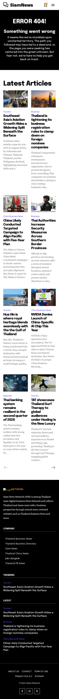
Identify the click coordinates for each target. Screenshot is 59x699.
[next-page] (53, 467)
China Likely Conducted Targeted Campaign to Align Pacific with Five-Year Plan (14, 232)
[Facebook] (22, 691)
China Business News (13, 216)
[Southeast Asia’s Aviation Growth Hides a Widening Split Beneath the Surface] (15, 99)
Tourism (7, 111)
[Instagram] (29, 691)
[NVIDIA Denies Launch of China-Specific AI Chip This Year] (43, 297)
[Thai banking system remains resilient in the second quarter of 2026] (15, 383)
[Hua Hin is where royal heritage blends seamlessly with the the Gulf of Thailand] (15, 297)
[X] (37, 691)
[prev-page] (5, 467)
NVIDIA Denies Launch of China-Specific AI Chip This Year (42, 322)
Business (35, 111)
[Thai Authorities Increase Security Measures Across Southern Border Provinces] (43, 203)
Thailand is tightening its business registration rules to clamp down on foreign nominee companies (42, 131)
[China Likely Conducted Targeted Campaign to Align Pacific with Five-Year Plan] (15, 203)
